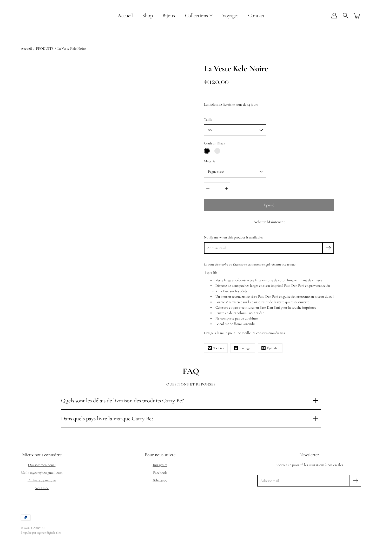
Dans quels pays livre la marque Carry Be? (107, 418)
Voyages (230, 15)
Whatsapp (160, 480)
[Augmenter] (226, 188)
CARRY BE (38, 528)
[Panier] (357, 15)
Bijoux (168, 15)
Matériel (210, 161)
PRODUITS (45, 48)
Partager (246, 348)
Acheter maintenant (269, 221)
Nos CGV (42, 488)
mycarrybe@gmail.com (46, 472)
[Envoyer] (355, 481)
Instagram (160, 465)
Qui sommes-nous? (42, 465)
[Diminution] (208, 188)
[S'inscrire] (328, 248)
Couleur (214, 143)
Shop (147, 15)
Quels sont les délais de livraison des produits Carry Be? (122, 400)
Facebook (160, 472)
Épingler (273, 348)
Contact (256, 15)
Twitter (218, 348)
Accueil (125, 15)
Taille (208, 119)
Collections (196, 15)
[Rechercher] (345, 15)
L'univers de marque (42, 480)
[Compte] (334, 15)
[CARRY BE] (34, 16)
